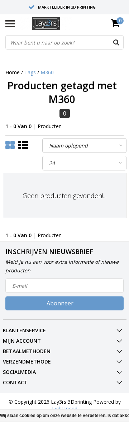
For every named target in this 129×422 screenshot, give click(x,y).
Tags (30, 72)
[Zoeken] (116, 42)
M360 (47, 72)
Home (12, 72)
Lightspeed (64, 408)
